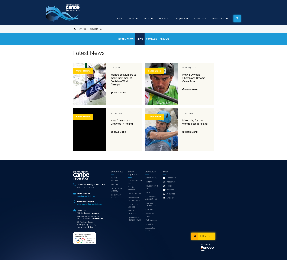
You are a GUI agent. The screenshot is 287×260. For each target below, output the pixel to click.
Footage (151, 39)
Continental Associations (151, 197)
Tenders (149, 224)
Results (164, 39)
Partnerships (151, 220)
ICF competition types (135, 182)
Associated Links (150, 229)
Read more (120, 93)
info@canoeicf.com (86, 196)
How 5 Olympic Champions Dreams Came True (193, 78)
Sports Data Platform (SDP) (134, 218)
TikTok (169, 186)
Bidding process (131, 188)
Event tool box (134, 194)
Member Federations (150, 204)
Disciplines (180, 18)
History (148, 182)
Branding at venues (133, 205)
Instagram (171, 182)
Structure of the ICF (152, 187)
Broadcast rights (149, 214)
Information (126, 39)
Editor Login (206, 236)
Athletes (82, 29)
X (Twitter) (171, 194)
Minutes (114, 184)
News (132, 18)
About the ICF (151, 178)
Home (120, 18)
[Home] (63, 12)
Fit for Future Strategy (116, 189)
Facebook (171, 178)
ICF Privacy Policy (116, 196)
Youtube (170, 190)
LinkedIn (170, 198)
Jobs (147, 192)
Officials (149, 209)
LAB (202, 250)
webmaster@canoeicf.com (89, 204)
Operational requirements (134, 199)
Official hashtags (132, 212)
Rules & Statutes (114, 179)
